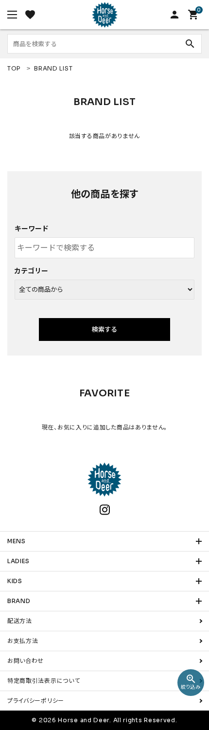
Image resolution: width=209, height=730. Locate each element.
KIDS (14, 581)
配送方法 (19, 620)
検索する (104, 329)
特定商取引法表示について (43, 680)
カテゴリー (32, 271)
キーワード (32, 228)
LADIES (18, 561)
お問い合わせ (25, 660)
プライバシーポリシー (35, 700)
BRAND (19, 601)
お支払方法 (22, 640)
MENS (16, 541)
